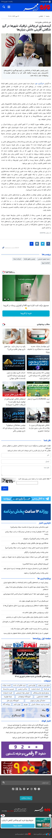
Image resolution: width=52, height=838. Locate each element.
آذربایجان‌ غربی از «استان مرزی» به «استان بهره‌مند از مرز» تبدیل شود (26, 568)
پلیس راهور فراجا (29, 259)
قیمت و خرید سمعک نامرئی (40, 704)
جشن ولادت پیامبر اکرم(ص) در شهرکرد (35, 538)
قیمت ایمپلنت (7, 693)
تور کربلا (46, 689)
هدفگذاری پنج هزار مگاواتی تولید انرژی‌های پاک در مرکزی (29, 543)
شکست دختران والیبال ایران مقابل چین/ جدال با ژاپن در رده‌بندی (27, 617)
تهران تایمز (17, 704)
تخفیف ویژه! (18, 825)
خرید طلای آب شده (19, 685)
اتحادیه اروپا (45, 263)
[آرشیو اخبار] (16, 789)
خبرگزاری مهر (39, 83)
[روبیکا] (24, 789)
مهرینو (26, 704)
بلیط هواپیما (8, 696)
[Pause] (4, 299)
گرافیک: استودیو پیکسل (21, 834)
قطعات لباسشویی (42, 696)
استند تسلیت (35, 689)
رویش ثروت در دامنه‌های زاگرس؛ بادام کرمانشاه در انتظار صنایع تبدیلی (26, 582)
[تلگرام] (39, 789)
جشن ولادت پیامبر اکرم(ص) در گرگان (36, 552)
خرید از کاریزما (26, 313)
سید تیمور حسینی (43, 259)
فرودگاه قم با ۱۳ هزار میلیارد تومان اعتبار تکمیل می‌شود (30, 737)
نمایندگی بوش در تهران (37, 700)
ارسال (5, 488)
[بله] (35, 789)
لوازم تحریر (31, 685)
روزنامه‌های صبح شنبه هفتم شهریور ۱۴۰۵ (34, 676)
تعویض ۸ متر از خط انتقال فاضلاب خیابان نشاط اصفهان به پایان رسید (26, 633)
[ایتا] (13, 789)
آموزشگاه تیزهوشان (24, 696)
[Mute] (8, 299)
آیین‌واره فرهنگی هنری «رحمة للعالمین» (35, 564)
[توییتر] (27, 789)
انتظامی (41, 16)
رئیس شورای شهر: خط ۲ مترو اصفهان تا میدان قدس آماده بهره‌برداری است (25, 595)
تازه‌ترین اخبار (45, 523)
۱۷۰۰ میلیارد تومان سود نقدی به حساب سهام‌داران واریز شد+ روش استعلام (27, 588)
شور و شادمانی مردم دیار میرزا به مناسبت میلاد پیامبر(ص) (29, 527)
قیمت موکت (6, 685)
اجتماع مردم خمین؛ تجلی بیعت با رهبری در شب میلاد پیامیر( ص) (26, 548)
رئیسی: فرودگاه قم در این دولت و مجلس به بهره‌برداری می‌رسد (28, 725)
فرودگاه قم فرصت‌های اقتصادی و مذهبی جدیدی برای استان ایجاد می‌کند (27, 733)
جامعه (47, 16)
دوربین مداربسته (8, 689)
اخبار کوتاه (46, 721)
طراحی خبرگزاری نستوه (40, 834)
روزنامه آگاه (6, 704)
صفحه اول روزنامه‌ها (42, 638)
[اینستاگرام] (31, 789)
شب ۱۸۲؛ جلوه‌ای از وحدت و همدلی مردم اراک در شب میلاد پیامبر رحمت (26, 533)
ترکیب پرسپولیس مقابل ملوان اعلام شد (35, 612)
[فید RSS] (20, 789)
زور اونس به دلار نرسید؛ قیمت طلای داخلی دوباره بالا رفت (29, 629)
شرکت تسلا (17, 259)
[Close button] (50, 815)
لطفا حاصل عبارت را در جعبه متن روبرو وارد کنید (34, 479)
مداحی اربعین (22, 689)
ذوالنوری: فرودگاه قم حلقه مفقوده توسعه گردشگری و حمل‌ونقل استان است (25, 728)
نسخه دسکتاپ (26, 798)
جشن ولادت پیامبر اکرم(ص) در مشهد (36, 573)
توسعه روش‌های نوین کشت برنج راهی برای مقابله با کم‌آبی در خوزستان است (25, 622)
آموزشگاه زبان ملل (13, 700)
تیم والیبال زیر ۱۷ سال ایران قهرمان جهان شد (33, 601)
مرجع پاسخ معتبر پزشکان (41, 693)
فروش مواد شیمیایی (22, 693)
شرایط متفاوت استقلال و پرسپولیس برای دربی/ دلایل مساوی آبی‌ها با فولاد (25, 606)
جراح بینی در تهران (44, 685)
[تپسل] (3, 272)
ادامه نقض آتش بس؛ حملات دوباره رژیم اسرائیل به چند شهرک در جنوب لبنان (25, 558)
